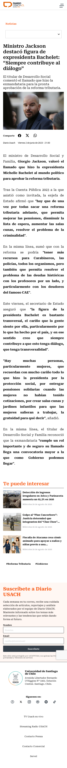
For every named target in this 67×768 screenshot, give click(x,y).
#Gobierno (41, 563)
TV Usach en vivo (33, 716)
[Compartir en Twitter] (27, 135)
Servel (33, 756)
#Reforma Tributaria (18, 563)
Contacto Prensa (33, 736)
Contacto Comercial (33, 746)
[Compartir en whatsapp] (35, 135)
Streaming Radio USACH (33, 726)
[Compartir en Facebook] (19, 135)
